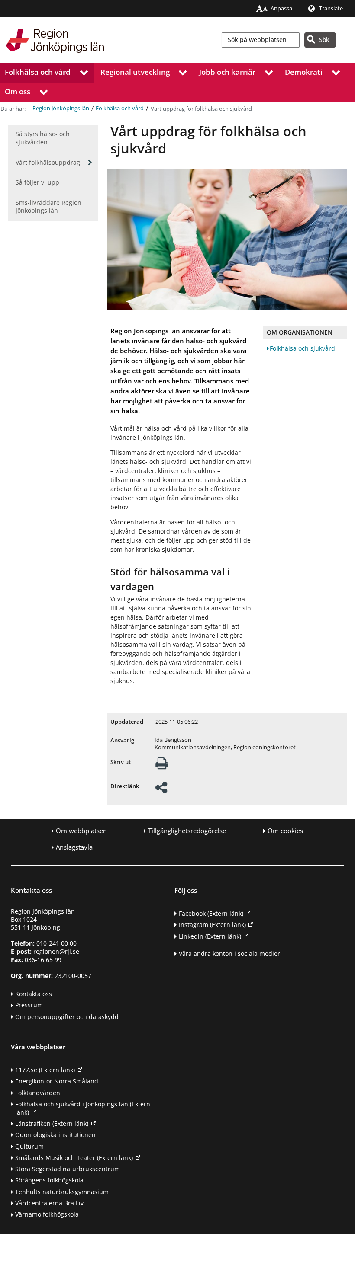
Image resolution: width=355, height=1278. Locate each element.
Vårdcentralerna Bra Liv (49, 1203)
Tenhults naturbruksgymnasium (62, 1192)
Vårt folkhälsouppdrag (48, 162)
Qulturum (29, 1146)
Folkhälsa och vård (38, 72)
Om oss (17, 91)
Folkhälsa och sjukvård (302, 348)
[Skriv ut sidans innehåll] (161, 766)
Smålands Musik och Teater (74, 1157)
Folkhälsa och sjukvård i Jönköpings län (82, 1108)
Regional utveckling (135, 72)
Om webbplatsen (81, 830)
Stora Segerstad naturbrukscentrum (67, 1169)
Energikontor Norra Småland (56, 1081)
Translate (331, 8)
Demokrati (304, 72)
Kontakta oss (33, 994)
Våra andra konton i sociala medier (229, 953)
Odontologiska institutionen (55, 1135)
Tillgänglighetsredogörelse (187, 830)
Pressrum (29, 1005)
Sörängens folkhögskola (49, 1180)
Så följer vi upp (37, 182)
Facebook (211, 913)
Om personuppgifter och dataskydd (67, 1017)
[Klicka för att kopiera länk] (161, 790)
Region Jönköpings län (60, 108)
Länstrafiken (51, 1123)
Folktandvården (37, 1093)
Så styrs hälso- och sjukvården (43, 138)
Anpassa (281, 8)
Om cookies (285, 830)
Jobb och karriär (227, 72)
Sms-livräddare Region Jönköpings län (48, 206)
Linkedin (210, 936)
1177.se (45, 1070)
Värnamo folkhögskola (47, 1214)
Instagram (212, 924)
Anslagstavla (74, 847)
